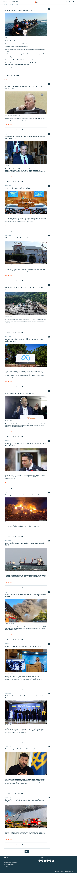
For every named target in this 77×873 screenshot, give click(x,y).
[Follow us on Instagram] (42, 861)
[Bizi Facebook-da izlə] (73, 2)
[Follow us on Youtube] (48, 861)
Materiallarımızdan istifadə (9, 864)
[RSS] (50, 861)
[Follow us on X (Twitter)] (45, 861)
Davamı (26, 851)
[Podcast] (53, 861)
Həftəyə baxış (6, 868)
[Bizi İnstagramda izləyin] (70, 2)
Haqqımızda (6, 860)
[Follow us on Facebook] (39, 861)
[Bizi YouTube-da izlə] (66, 2)
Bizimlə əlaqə (6, 866)
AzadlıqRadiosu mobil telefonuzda (10, 862)
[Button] (8, 75)
